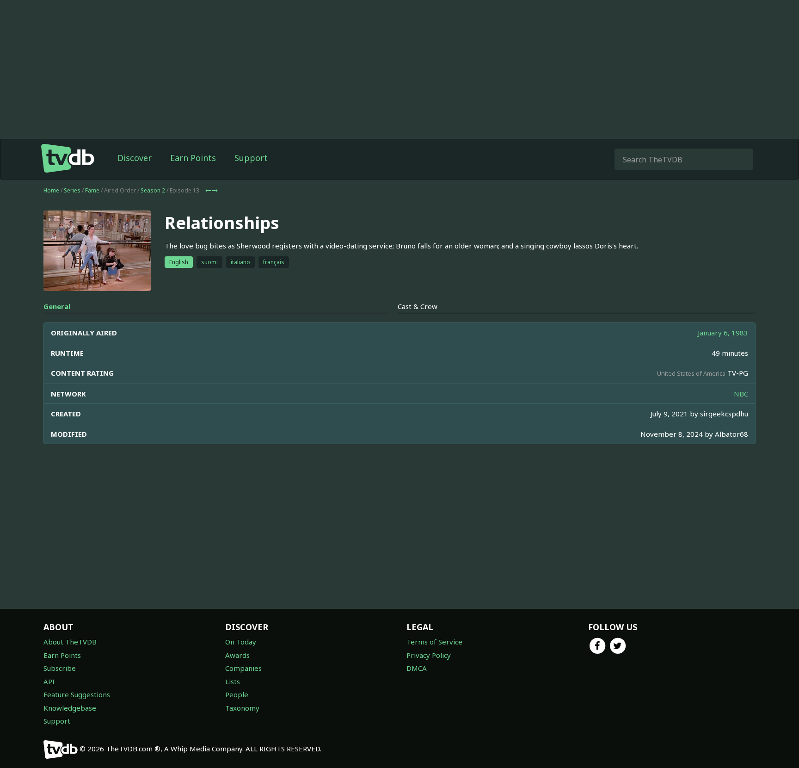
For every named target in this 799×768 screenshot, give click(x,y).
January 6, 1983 (723, 332)
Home (51, 190)
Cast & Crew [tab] (417, 306)
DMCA (416, 668)
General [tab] (56, 306)
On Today (240, 641)
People (236, 694)
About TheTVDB (70, 641)
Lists (232, 681)
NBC (741, 393)
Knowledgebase (69, 707)
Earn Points (193, 157)
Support (251, 157)
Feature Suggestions (76, 694)
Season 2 (153, 190)
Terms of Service (434, 641)
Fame (92, 190)
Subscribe (59, 668)
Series (72, 190)
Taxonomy (242, 707)
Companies (243, 668)
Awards (237, 655)
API (49, 681)
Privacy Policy (428, 655)
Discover (134, 157)
